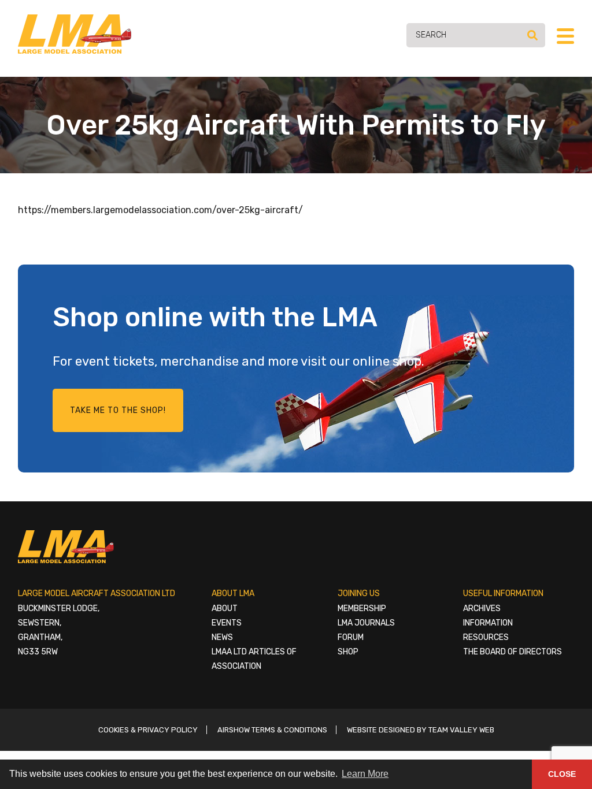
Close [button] (562, 774)
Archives (482, 608)
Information (488, 623)
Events (227, 623)
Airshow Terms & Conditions (272, 729)
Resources (486, 637)
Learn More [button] (365, 774)
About (225, 608)
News (222, 637)
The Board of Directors (512, 652)
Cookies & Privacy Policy (148, 729)
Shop (348, 652)
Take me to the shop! (118, 410)
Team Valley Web (461, 729)
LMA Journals (366, 623)
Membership (362, 608)
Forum (351, 637)
